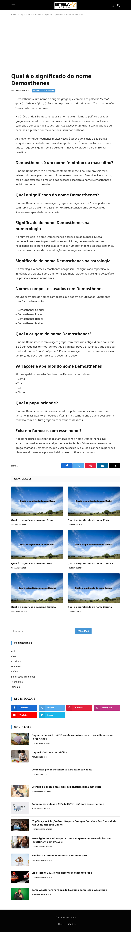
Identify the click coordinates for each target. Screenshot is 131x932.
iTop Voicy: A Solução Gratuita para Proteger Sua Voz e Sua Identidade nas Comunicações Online (74, 822)
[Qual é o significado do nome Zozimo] (94, 588)
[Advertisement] (65, 43)
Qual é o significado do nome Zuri (31, 563)
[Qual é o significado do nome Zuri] (37, 544)
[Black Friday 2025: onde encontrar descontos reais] (20, 877)
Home (61, 924)
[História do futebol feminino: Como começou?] (20, 860)
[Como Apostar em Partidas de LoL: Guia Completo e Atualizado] (20, 894)
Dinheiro (15, 666)
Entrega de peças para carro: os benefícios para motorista (66, 786)
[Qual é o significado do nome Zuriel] (94, 501)
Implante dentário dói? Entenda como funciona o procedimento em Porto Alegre (72, 737)
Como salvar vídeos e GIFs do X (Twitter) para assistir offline (68, 803)
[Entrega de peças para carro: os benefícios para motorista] (20, 791)
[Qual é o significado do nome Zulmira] (94, 544)
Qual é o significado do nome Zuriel (89, 520)
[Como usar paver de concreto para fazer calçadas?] (20, 774)
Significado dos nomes (43, 91)
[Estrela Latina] (65, 5)
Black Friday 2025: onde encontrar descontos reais (62, 872)
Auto (13, 651)
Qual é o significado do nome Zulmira (90, 563)
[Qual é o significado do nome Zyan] (37, 501)
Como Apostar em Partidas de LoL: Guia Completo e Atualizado (69, 889)
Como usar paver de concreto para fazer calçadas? (62, 769)
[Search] (118, 5)
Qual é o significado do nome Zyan (32, 520)
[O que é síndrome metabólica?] (20, 756)
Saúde (14, 671)
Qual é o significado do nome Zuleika (33, 606)
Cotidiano (16, 661)
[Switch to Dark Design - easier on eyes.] (113, 5)
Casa (13, 656)
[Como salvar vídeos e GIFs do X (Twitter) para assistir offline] (20, 808)
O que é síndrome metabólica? (50, 752)
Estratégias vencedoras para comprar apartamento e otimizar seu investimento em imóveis (72, 840)
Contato (72, 924)
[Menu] (13, 5)
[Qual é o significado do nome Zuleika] (37, 588)
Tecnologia (17, 681)
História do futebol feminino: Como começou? (59, 855)
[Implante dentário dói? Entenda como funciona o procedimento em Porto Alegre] (20, 739)
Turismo (15, 686)
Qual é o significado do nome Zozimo (90, 606)
